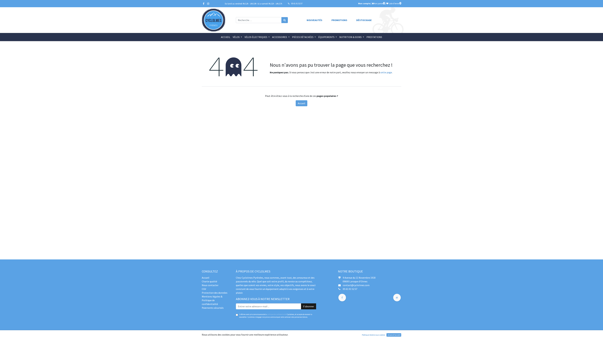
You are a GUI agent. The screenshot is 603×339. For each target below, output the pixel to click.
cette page (386, 72)
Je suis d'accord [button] (393, 335)
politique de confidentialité (276, 314)
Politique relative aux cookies (373, 335)
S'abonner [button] (308, 306)
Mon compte (364, 3)
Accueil (301, 103)
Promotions (339, 20)
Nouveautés (314, 20)
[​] (342, 297)
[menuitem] (225, 37)
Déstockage (364, 20)
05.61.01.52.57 (296, 3)
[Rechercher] (284, 20)
